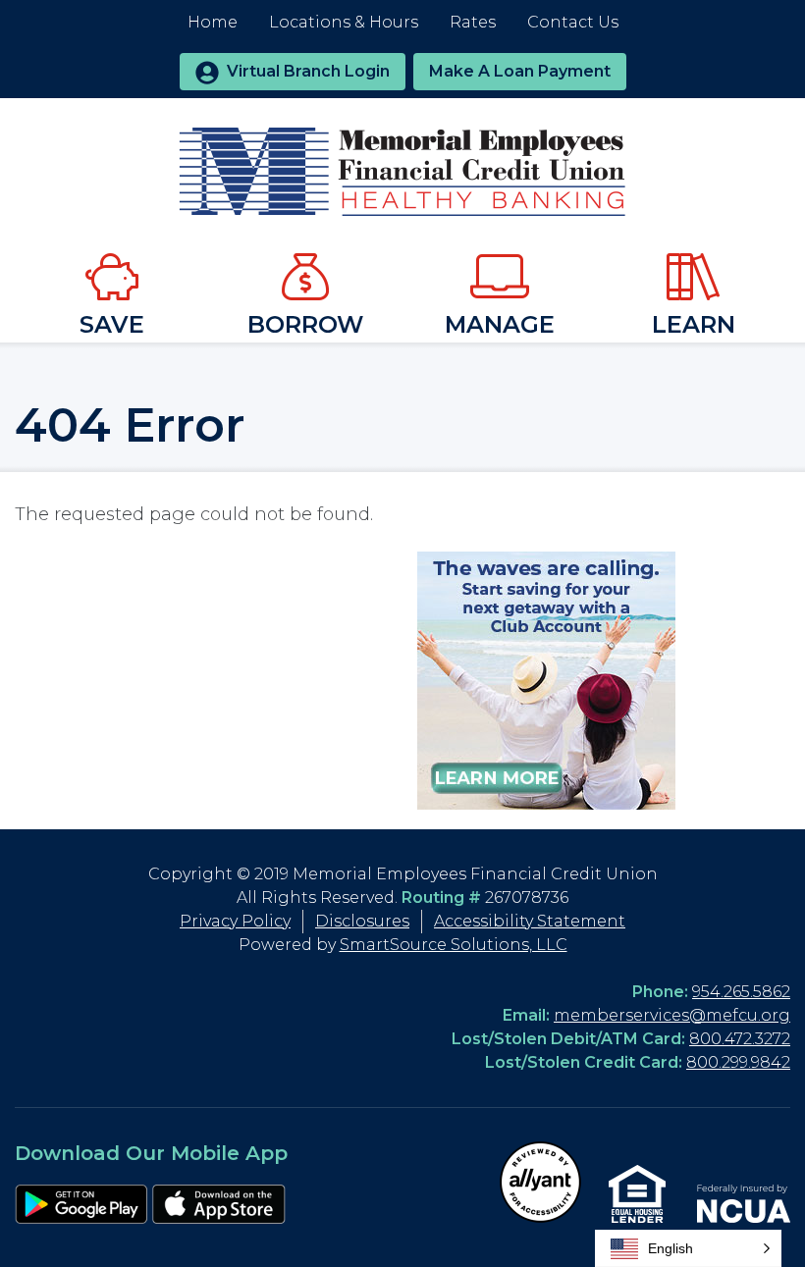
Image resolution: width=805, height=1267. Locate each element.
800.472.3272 (739, 1038)
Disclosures (362, 921)
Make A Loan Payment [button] (520, 71)
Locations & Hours (343, 22)
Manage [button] (500, 324)
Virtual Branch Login (308, 71)
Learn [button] (693, 324)
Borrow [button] (305, 324)
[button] (688, 1248)
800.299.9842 (738, 1062)
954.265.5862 (741, 991)
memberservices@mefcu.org (672, 1015)
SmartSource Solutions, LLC (453, 944)
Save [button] (112, 324)
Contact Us (572, 22)
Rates (473, 22)
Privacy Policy (235, 921)
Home (213, 22)
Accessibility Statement (529, 921)
